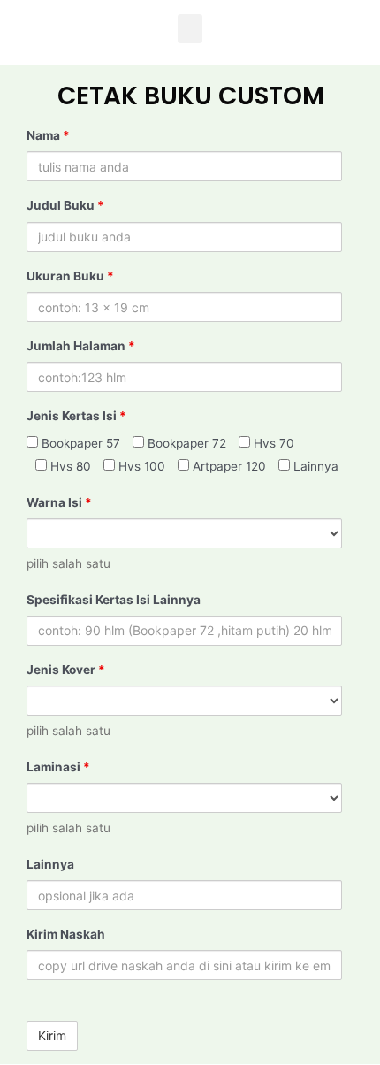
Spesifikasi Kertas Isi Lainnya (114, 600)
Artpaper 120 (227, 466)
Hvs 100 (140, 466)
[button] (190, 28)
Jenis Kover (66, 670)
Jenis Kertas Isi (76, 416)
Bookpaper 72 (185, 443)
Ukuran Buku (70, 276)
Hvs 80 (69, 466)
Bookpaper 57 (79, 443)
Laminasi (58, 767)
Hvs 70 (272, 443)
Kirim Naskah (66, 934)
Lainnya (314, 466)
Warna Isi (59, 502)
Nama (48, 135)
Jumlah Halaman (81, 346)
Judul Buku (65, 205)
